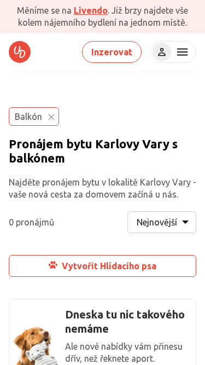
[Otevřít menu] (181, 52)
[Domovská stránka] (20, 52)
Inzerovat (111, 52)
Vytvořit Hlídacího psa (109, 266)
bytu (79, 143)
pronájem (61, 182)
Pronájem (36, 143)
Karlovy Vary (132, 143)
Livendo (91, 10)
